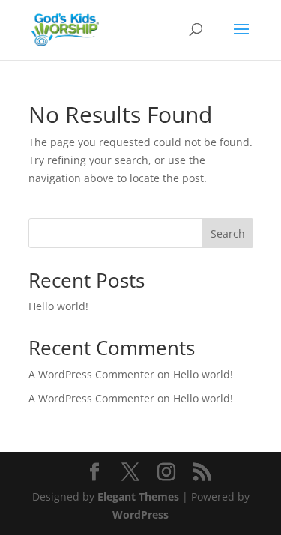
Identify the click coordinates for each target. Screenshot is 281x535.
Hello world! (58, 306)
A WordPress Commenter (91, 398)
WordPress (140, 514)
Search (228, 233)
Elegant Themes (138, 496)
